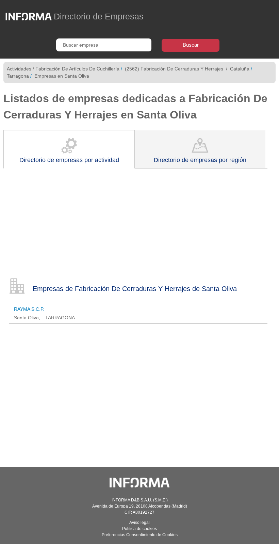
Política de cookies (139, 528)
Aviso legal (139, 522)
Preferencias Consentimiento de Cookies (140, 534)
